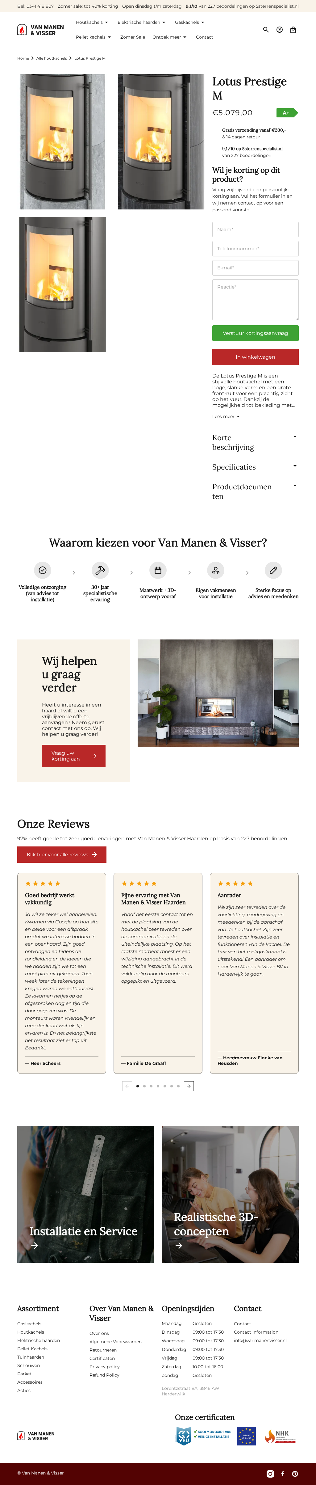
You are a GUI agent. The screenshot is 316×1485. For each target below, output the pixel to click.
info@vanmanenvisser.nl (260, 1340)
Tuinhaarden (30, 1357)
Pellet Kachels (32, 1349)
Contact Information (256, 1332)
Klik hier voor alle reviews (57, 855)
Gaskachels (29, 1324)
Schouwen (28, 1365)
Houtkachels (30, 1332)
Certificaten (102, 1358)
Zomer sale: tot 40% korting (88, 6)
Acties (24, 1390)
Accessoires (30, 1382)
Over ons (99, 1333)
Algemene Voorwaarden (115, 1341)
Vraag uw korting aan (66, 756)
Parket (24, 1374)
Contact (242, 1324)
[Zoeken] (266, 29)
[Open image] (218, 693)
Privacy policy (104, 1366)
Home (23, 58)
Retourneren (103, 1350)
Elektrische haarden (38, 1340)
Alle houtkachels (51, 58)
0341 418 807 (40, 6)
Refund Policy (104, 1375)
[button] (93, 22)
